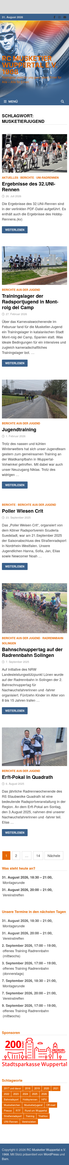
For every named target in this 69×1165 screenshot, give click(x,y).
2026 (44, 1094)
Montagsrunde (14, 882)
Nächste (54, 855)
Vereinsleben (29, 1121)
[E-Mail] (64, 16)
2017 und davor (12, 1088)
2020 (46, 1088)
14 (38, 855)
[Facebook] (55, 16)
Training (30, 1116)
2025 (34, 1094)
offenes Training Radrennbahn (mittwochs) (26, 953)
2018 (27, 1088)
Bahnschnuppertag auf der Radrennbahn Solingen (32, 652)
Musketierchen (12, 1105)
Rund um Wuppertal (36, 1110)
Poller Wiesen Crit (22, 510)
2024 (25, 1094)
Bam (5, 1159)
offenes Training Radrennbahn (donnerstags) (26, 971)
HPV (44, 1099)
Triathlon (43, 1116)
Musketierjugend (33, 1105)
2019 (37, 1088)
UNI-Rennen (11, 1121)
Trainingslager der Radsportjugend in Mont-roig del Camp (30, 301)
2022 (6, 1094)
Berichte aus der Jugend (21, 290)
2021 (55, 1088)
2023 (16, 1094)
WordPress (51, 1154)
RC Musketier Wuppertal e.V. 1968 (29, 65)
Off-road (50, 1105)
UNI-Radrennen (47, 177)
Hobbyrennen (30, 1099)
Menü (13, 101)
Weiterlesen (14, 229)
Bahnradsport (11, 1099)
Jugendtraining (19, 429)
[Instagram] (59, 16)
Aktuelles (10, 177)
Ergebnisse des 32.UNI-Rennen (28, 186)
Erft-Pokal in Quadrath (27, 776)
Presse (8, 1110)
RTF (18, 1110)
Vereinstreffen (13, 894)
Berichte (27, 177)
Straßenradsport (13, 1116)
